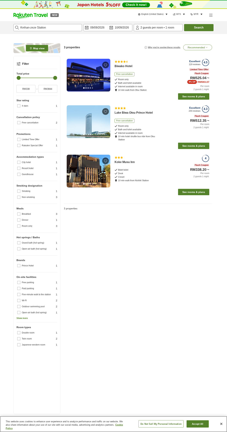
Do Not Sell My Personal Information (161, 423)
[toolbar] (107, 27)
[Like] (105, 65)
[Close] (221, 424)
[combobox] (47, 27)
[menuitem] (153, 14)
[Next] (106, 75)
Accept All (197, 423)
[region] (113, 424)
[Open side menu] (211, 15)
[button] (30, 15)
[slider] (19, 78)
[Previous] (70, 75)
